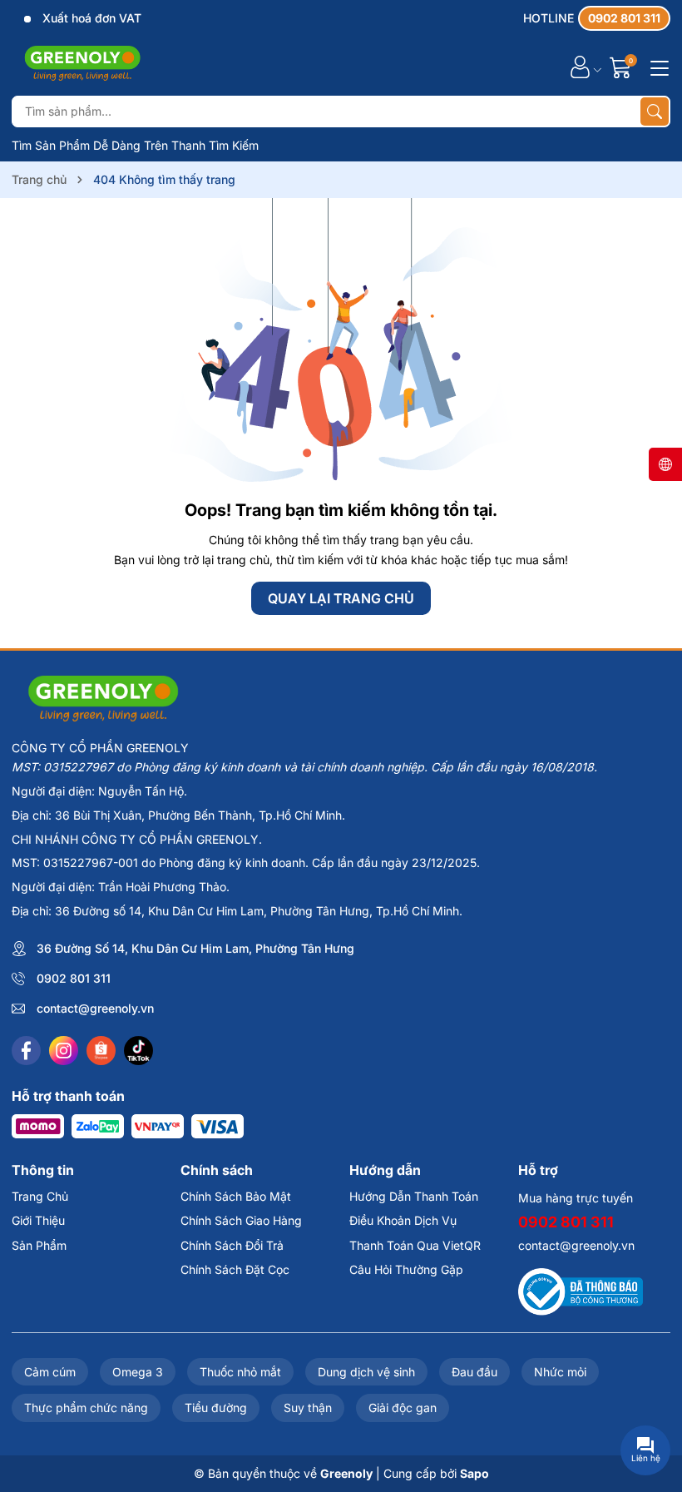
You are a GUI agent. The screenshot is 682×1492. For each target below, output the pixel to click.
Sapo (474, 1473)
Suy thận (308, 1407)
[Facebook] (26, 1050)
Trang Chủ (40, 1196)
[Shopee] (101, 1050)
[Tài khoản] (580, 67)
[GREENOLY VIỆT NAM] (82, 66)
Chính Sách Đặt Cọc (234, 1269)
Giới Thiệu (38, 1220)
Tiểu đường (216, 1407)
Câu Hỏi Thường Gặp (406, 1269)
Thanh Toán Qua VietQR (415, 1245)
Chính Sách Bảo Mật (235, 1196)
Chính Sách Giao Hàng (241, 1220)
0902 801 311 (74, 978)
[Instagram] (63, 1050)
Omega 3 (137, 1372)
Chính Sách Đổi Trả (232, 1245)
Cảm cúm (50, 1372)
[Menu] (657, 66)
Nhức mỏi (560, 1372)
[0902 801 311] (596, 18)
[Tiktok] (138, 1050)
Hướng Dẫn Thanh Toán (413, 1196)
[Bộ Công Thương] (580, 1290)
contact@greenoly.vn (95, 1008)
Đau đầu (474, 1372)
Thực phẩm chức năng (86, 1407)
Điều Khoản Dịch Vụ (403, 1220)
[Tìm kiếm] (654, 111)
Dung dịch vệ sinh (366, 1372)
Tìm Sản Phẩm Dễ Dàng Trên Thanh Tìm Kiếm (135, 145)
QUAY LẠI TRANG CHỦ (341, 598)
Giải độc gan (402, 1407)
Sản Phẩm (39, 1245)
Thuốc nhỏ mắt (240, 1372)
